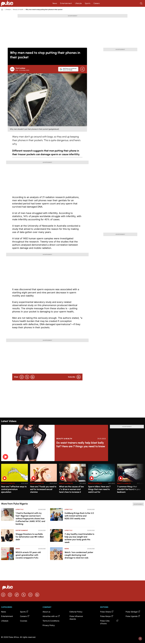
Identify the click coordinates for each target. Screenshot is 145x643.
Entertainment (66, 3)
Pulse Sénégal (132, 612)
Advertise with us (50, 616)
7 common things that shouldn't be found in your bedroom (129, 489)
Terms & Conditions (51, 621)
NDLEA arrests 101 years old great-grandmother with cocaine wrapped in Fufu (28, 555)
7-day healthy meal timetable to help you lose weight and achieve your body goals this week (79, 538)
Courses (23, 621)
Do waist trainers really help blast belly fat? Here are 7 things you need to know (80, 444)
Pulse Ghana (105, 612)
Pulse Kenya (105, 616)
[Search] (141, 3)
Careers (96, 3)
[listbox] (72, 480)
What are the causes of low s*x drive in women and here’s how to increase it (71, 489)
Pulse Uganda (131, 616)
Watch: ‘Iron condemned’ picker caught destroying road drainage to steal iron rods (79, 555)
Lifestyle (78, 3)
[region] (72, 480)
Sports (87, 3)
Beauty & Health (18, 9)
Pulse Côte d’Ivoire (104, 622)
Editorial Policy (76, 612)
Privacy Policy (49, 625)
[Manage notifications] (140, 638)
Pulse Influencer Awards (76, 617)
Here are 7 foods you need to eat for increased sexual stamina (43, 489)
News (55, 3)
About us (46, 612)
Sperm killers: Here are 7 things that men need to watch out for (99, 489)
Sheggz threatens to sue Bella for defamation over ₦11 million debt (30, 537)
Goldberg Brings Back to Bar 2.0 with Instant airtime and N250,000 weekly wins (79, 516)
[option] (14, 481)
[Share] (82, 69)
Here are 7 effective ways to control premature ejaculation (14, 489)
